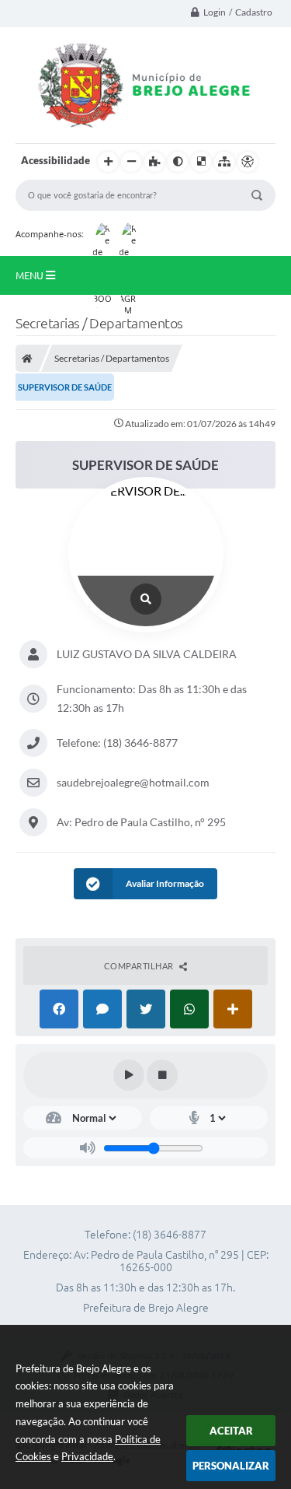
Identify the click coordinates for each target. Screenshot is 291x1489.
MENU (31, 275)
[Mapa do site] (224, 162)
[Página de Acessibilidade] (247, 162)
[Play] (128, 1075)
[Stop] (162, 1075)
